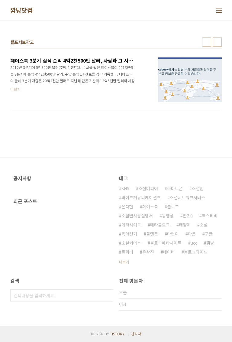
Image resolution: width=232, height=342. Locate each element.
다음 (192, 234)
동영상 (168, 216)
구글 (209, 234)
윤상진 (148, 252)
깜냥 (210, 243)
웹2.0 (188, 216)
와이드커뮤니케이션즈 (141, 197)
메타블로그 (160, 225)
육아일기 (129, 234)
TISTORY (117, 333)
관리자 (136, 333)
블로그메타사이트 (166, 243)
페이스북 (150, 207)
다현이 (173, 234)
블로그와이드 (196, 252)
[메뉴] (219, 10)
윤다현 (127, 207)
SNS (125, 188)
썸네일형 (206, 42)
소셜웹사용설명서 (137, 216)
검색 (107, 295)
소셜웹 (198, 188)
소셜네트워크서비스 (187, 197)
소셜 (204, 225)
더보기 (124, 261)
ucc (194, 243)
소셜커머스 (131, 243)
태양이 (185, 225)
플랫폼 (152, 234)
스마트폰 (175, 188)
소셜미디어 (148, 188)
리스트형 (217, 42)
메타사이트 (131, 225)
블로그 (173, 207)
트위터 (127, 252)
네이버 (169, 252)
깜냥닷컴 (21, 10)
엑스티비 (210, 216)
